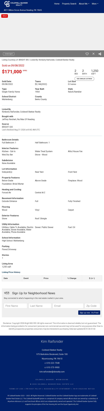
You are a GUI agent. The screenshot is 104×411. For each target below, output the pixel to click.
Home (56, 4)
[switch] (87, 53)
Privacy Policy (34, 388)
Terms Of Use (16, 388)
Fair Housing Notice (84, 388)
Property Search (69, 4)
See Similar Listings (84, 79)
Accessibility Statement (57, 388)
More (95, 5)
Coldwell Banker (45, 379)
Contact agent (9, 54)
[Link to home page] (17, 4)
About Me (84, 5)
